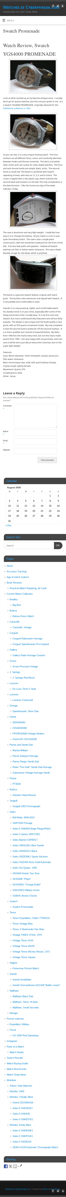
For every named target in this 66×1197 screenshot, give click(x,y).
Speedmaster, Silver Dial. (25, 711)
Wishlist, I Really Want (21, 1097)
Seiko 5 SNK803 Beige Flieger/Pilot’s (31, 828)
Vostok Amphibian (21, 979)
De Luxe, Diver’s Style (24, 688)
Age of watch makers (18, 577)
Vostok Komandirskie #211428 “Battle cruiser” (36, 985)
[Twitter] (57, 6)
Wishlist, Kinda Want (20, 1125)
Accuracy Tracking (16, 571)
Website (5, 450)
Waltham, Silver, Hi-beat (24, 1002)
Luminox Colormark (22, 700)
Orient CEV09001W (22, 1102)
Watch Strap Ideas (16, 1074)
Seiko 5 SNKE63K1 (22, 1130)
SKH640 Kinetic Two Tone (26, 873)
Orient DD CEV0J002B (24, 739)
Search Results (15, 1057)
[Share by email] (15, 1166)
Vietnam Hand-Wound (24, 795)
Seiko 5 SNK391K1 (22, 1108)
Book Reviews (14, 582)
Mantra (46, 1189)
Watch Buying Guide (17, 1063)
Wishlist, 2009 (17, 1091)
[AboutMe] (62, 6)
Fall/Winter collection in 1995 (16, 108)
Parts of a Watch (15, 1046)
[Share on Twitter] (10, 1166)
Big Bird (16, 605)
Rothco (13, 789)
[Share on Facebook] (6, 1166)
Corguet (14, 633)
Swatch (13, 901)
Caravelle (15, 621)
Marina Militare (20, 750)
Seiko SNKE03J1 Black (24, 851)
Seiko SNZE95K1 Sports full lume (30, 856)
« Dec (8, 525)
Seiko (13, 811)
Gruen (13, 661)
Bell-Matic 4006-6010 (23, 817)
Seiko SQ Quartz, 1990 (24, 867)
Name (5, 433)
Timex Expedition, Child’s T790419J (31, 918)
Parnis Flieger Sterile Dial (25, 761)
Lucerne (14, 683)
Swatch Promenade (22, 906)
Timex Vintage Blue (22, 923)
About (10, 565)
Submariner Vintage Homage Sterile (31, 772)
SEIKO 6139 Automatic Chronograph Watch (35, 1147)
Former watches (15, 1018)
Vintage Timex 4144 (22, 940)
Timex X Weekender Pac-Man (28, 929)
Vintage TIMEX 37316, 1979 (27, 934)
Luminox (14, 694)
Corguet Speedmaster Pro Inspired (30, 644)
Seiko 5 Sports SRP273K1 (26, 834)
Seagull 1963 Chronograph (26, 806)
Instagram (12, 1041)
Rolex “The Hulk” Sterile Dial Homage (32, 767)
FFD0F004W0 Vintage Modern (28, 733)
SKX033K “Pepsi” (21, 879)
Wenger (14, 1013)
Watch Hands (17, 1052)
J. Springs (15, 672)
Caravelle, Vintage (22, 627)
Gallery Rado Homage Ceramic (28, 655)
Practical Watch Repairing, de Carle (28, 588)
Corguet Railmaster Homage (27, 638)
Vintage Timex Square (24, 957)
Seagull (13, 800)
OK (57, 545)
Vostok (13, 974)
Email (5, 442)
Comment (5, 407)
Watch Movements (16, 1069)
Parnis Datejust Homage (25, 756)
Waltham (14, 990)
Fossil (13, 1029)
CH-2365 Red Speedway (25, 1035)
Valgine (13, 962)
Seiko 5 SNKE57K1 (22, 1119)
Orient (13, 716)
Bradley (14, 599)
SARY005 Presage (22, 823)
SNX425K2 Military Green (26, 890)
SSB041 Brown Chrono (24, 895)
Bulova (13, 610)
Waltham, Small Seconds (25, 1007)
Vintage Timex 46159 (23, 946)
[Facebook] (52, 6)
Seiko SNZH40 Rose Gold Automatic (31, 862)
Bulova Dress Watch (23, 616)
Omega (13, 705)
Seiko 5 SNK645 (21, 1113)
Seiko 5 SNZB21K (22, 1141)
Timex (13, 912)
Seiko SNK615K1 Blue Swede (28, 845)
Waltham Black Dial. (22, 996)
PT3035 (16, 784)
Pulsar (13, 778)
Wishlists (11, 1080)
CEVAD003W (19, 728)
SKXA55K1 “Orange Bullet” (26, 884)
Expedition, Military (19, 1024)
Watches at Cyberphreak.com (31, 7)
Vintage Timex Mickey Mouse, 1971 (31, 951)
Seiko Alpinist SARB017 (24, 839)
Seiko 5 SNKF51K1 (22, 1136)
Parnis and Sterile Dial (21, 744)
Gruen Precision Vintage (25, 666)
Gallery (13, 649)
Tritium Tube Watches (21, 1085)
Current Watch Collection (20, 593)
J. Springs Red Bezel (23, 677)
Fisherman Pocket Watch (25, 968)
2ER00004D (18, 722)
